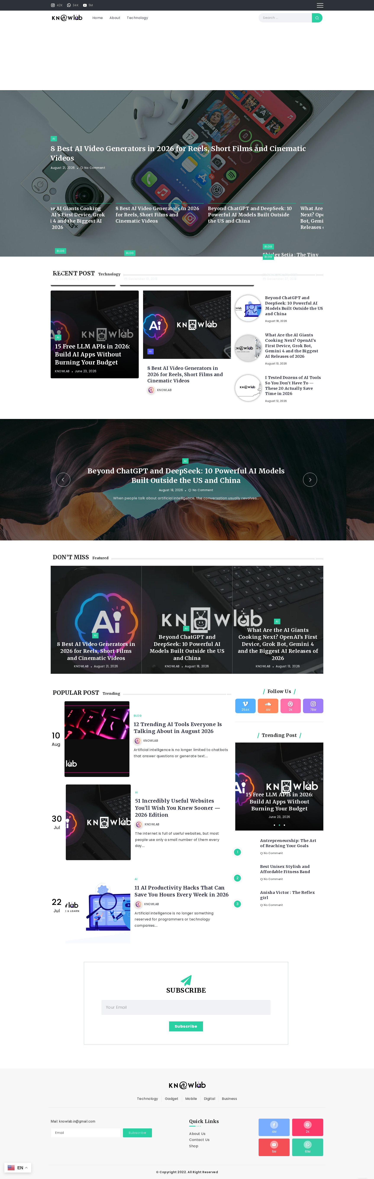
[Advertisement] (187, 57)
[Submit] (317, 18)
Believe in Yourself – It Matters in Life (290, 268)
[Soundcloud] (268, 715)
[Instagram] (56, 5)
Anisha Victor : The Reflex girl (287, 905)
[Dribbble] (290, 715)
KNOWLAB (62, 371)
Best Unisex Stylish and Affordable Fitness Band (285, 879)
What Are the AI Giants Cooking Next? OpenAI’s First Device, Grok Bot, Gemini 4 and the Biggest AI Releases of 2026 (184, 218)
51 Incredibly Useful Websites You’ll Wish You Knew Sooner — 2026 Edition (178, 817)
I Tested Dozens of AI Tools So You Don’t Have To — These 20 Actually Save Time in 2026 (293, 385)
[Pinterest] (307, 1137)
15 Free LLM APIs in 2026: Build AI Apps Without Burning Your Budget (92, 354)
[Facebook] (274, 1137)
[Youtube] (88, 5)
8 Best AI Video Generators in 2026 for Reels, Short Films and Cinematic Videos (178, 153)
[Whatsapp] (72, 5)
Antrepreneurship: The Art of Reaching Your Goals (288, 853)
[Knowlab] (67, 17)
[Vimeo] (245, 715)
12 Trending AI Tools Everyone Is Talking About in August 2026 (178, 737)
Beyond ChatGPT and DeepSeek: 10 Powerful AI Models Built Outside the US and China (93, 215)
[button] (63, 484)
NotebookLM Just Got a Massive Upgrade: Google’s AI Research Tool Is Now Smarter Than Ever (279, 807)
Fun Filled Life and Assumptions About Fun (78, 265)
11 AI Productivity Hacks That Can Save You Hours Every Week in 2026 (182, 900)
